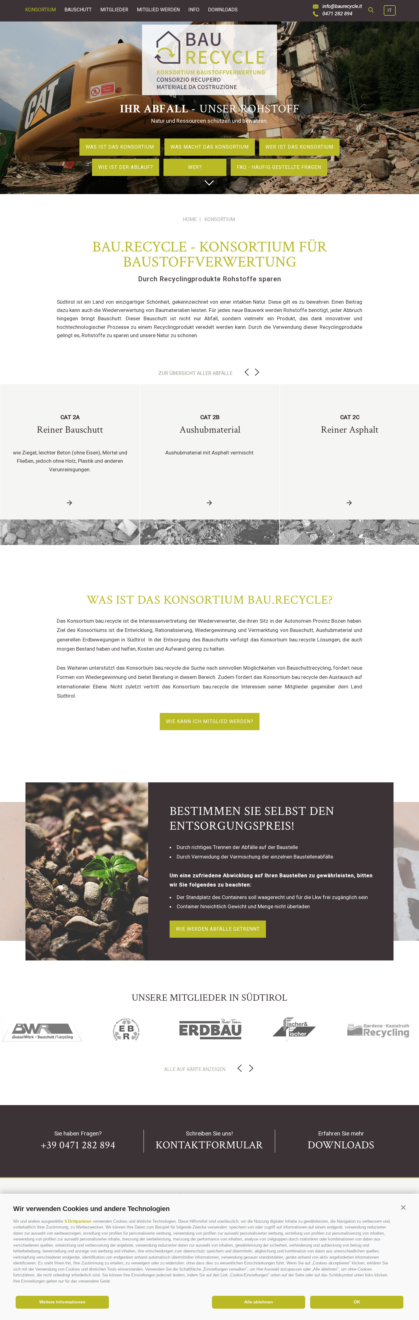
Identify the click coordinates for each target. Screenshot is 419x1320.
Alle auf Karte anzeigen (194, 1069)
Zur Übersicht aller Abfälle (195, 373)
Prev (246, 372)
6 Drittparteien (78, 1221)
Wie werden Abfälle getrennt (218, 929)
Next (257, 372)
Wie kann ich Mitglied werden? (209, 721)
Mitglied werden (158, 10)
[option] (209, 107)
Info (193, 10)
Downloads (223, 10)
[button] (403, 1207)
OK (357, 1301)
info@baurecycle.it (342, 6)
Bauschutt (78, 10)
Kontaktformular (209, 1145)
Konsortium (40, 10)
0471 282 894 (337, 13)
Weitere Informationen (62, 1301)
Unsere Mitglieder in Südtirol (209, 997)
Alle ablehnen (258, 1301)
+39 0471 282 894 (77, 1145)
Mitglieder (114, 10)
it (390, 10)
